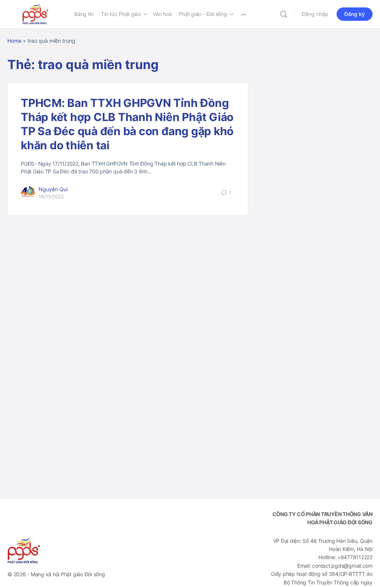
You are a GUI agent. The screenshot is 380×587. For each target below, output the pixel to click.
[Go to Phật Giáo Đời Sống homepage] (35, 13)
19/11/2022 (51, 196)
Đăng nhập (315, 14)
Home (14, 40)
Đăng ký (354, 14)
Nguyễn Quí (53, 189)
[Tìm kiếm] (283, 14)
